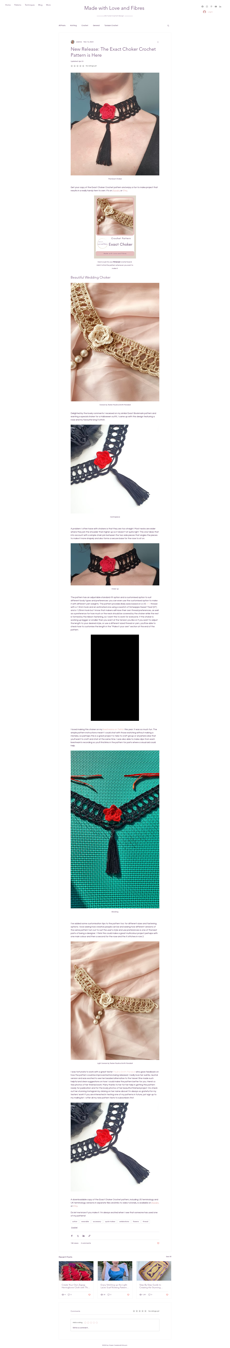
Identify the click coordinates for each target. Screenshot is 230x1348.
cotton (74, 1221)
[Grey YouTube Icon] (216, 6)
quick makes (110, 1221)
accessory (97, 1221)
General (96, 25)
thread (145, 1221)
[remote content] (115, 678)
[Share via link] (89, 1236)
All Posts (62, 25)
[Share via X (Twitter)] (78, 1236)
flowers (136, 1221)
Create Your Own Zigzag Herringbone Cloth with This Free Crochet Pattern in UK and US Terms (75, 1286)
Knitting (73, 25)
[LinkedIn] (220, 6)
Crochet (84, 25)
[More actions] (157, 41)
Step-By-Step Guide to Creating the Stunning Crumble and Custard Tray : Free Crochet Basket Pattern (153, 1286)
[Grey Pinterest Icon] (211, 6)
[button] (172, 8)
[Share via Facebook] (72, 1236)
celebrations (124, 1221)
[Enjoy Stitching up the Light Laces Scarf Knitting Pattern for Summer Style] (115, 1271)
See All (168, 1256)
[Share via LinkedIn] (83, 1236)
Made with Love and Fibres (114, 8)
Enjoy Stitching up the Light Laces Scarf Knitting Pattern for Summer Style (114, 1286)
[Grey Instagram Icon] (207, 6)
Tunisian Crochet (111, 25)
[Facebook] (202, 6)
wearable (85, 1221)
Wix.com (124, 1345)
